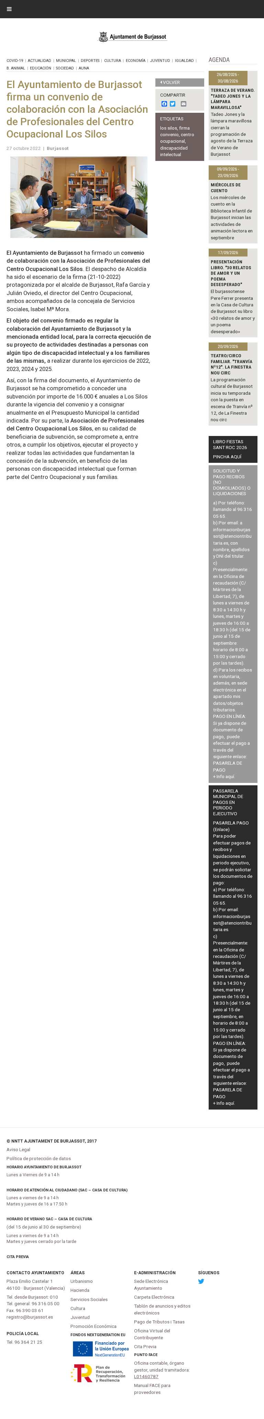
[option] (78, 197)
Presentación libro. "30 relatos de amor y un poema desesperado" (231, 273)
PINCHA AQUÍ (227, 456)
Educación (40, 68)
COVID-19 (15, 60)
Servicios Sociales (89, 1299)
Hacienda (79, 1290)
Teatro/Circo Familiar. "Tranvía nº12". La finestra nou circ (231, 364)
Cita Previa (18, 1257)
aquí (230, 776)
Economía (135, 60)
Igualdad (184, 60)
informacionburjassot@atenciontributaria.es (232, 536)
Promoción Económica (93, 1326)
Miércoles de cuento (226, 187)
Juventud (160, 60)
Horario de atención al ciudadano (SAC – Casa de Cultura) (67, 1190)
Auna (84, 68)
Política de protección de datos (39, 1158)
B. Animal (16, 68)
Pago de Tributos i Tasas (159, 1321)
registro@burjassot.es (30, 1317)
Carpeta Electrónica (154, 1297)
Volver (171, 82)
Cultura (112, 60)
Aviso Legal (18, 1149)
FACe (152, 1355)
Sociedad (65, 68)
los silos (168, 128)
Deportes (90, 60)
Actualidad (39, 60)
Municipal (66, 60)
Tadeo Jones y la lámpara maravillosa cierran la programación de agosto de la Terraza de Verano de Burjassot (232, 134)
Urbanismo (81, 1281)
